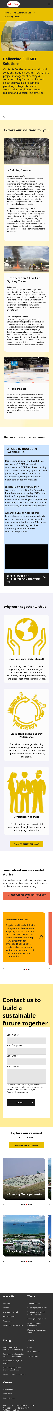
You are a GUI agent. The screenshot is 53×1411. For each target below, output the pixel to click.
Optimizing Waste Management (34, 1324)
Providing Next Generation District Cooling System (13, 1355)
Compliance (7, 1321)
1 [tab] (24, 973)
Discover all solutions (26, 1148)
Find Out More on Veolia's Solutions (23, 13)
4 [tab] (28, 1207)
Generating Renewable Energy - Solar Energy (12, 1368)
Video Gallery (32, 1356)
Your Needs (12, 1069)
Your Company (14, 1048)
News (29, 1347)
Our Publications (33, 1352)
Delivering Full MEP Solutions (14, 1374)
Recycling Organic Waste (24, 1182)
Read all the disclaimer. (17, 1095)
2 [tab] (26, 973)
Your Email (12, 1059)
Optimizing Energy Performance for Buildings (13, 1348)
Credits (33, 1405)
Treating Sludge (33, 1303)
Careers (7, 1382)
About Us (8, 1296)
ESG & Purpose (9, 1316)
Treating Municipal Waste (37, 1319)
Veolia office (8, 1405)
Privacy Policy (23, 1408)
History (5, 1307)
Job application (9, 1398)
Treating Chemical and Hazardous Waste (24, 1239)
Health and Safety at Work (13, 1325)
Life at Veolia (8, 1389)
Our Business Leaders (11, 1312)
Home (6, 13)
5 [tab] (31, 1207)
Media (30, 1340)
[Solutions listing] (5, 116)
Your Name (12, 1038)
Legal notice (21, 1405)
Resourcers (7, 1393)
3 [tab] (28, 973)
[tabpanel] (24, 940)
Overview (7, 1303)
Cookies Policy (9, 1408)
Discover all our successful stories (28, 895)
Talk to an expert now (26, 844)
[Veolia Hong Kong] (13, 4)
